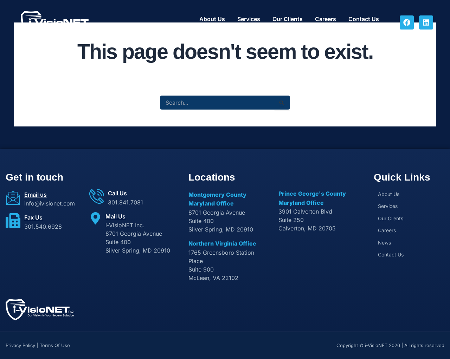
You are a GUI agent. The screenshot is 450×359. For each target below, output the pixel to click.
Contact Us (363, 18)
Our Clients (287, 18)
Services (248, 18)
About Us (212, 18)
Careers (325, 18)
